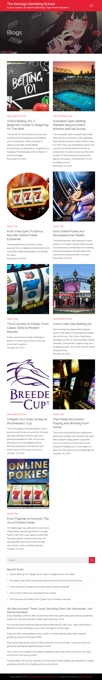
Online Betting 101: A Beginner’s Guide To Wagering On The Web (28, 125)
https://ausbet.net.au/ (17, 661)
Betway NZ (56, 625)
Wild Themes (85, 677)
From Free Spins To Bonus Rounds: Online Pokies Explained (25, 235)
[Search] (92, 560)
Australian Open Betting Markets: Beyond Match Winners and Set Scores (69, 125)
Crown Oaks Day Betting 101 (72, 324)
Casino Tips (12, 226)
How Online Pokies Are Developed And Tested (32, 593)
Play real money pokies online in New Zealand (30, 643)
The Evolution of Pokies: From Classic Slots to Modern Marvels (28, 327)
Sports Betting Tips (16, 116)
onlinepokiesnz (29, 634)
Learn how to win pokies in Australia (24, 652)
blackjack (18, 616)
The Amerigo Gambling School (31, 4)
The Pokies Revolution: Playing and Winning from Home (71, 423)
